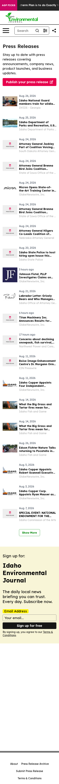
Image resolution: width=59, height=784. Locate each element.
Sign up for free (29, 626)
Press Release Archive (35, 763)
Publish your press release (27, 82)
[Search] (37, 30)
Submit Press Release (29, 771)
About (14, 763)
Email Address (15, 611)
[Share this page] (54, 30)
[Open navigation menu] (6, 30)
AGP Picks (8, 5)
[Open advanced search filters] (45, 30)
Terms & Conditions (29, 778)
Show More (29, 532)
